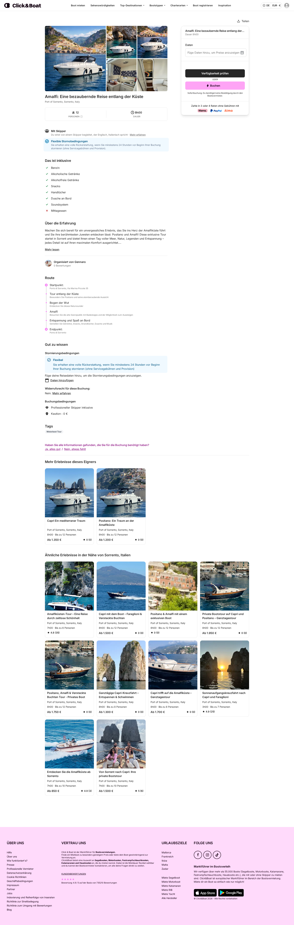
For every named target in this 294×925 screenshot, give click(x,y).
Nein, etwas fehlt (75, 449)
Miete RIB (167, 889)
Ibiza (164, 860)
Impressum (13, 885)
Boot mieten (78, 5)
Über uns (12, 856)
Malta (165, 864)
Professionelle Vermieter (20, 868)
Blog (9, 909)
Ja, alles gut (52, 449)
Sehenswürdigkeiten (103, 5)
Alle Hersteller (169, 898)
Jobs (9, 893)
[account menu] (286, 5)
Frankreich (167, 856)
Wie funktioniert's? (17, 860)
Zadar (165, 868)
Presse (10, 864)
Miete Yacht (168, 893)
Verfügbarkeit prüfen (215, 73)
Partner (11, 889)
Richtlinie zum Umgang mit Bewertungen (29, 905)
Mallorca (166, 852)
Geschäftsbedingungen (20, 881)
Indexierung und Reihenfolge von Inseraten (31, 897)
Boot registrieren (203, 5)
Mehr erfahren (61, 393)
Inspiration (224, 5)
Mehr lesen (52, 249)
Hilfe (9, 852)
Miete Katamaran (171, 885)
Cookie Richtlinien (16, 876)
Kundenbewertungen (73, 874)
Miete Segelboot (171, 877)
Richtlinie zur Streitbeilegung (23, 901)
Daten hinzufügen (62, 380)
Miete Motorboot (171, 881)
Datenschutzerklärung (19, 872)
